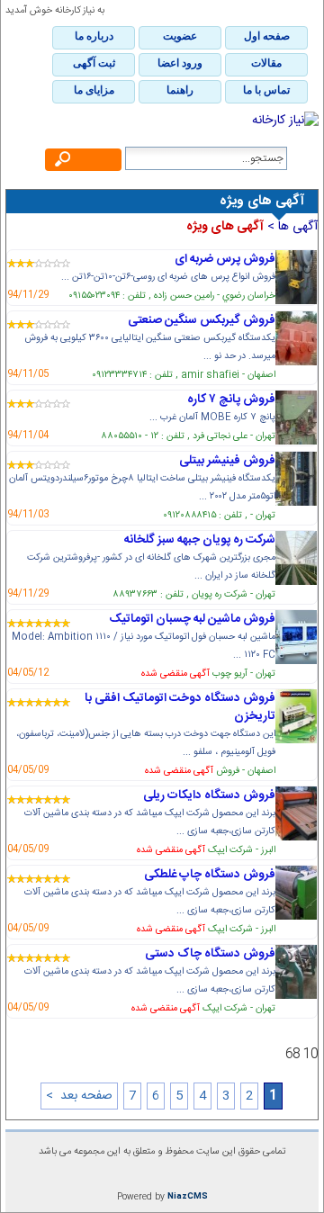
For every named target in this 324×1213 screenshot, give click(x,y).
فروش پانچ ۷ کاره (231, 399)
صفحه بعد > (79, 1096)
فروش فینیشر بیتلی (227, 461)
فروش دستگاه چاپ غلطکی (209, 875)
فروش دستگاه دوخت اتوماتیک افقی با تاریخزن (180, 707)
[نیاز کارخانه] (162, 121)
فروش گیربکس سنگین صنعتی (201, 320)
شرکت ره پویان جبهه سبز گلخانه (199, 540)
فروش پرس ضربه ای (225, 259)
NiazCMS (187, 1197)
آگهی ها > (291, 227)
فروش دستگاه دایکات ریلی (209, 795)
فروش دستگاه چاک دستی (210, 954)
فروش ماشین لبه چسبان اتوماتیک (192, 619)
